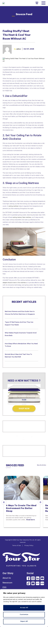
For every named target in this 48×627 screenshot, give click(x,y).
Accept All (24, 608)
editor (18, 49)
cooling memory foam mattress (22, 217)
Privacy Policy (28, 545)
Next (40, 502)
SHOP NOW (24, 409)
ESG (4, 587)
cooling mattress (13, 206)
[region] (24, 608)
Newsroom (7, 582)
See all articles (41, 465)
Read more (30, 520)
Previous (4, 502)
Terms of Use (16, 545)
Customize (24, 615)
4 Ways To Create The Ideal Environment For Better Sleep (21, 509)
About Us (7, 578)
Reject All (24, 621)
